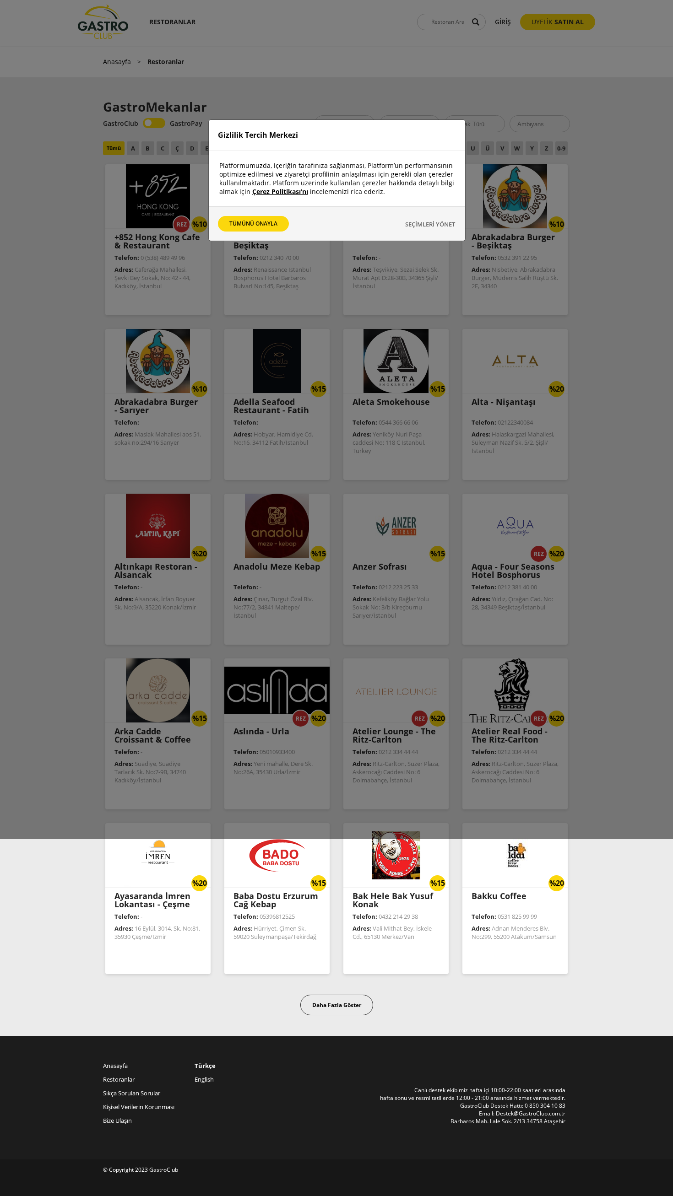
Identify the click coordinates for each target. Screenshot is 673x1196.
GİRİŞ (503, 21)
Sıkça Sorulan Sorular (131, 1093)
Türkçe (205, 1065)
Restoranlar (119, 1079)
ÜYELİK (558, 21)
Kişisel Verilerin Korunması (138, 1107)
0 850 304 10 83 (545, 1106)
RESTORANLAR (172, 21)
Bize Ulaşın (117, 1120)
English (204, 1079)
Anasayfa (117, 61)
